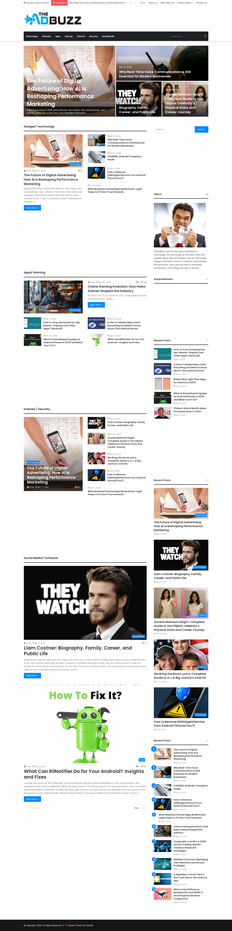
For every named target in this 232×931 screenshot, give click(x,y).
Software (46, 36)
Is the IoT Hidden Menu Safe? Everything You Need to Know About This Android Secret (124, 325)
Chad (28, 171)
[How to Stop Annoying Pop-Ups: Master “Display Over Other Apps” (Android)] (32, 323)
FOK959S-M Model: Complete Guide (124, 158)
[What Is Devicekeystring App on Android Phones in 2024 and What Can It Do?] (32, 340)
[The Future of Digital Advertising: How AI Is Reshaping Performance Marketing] (53, 454)
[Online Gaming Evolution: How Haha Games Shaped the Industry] (162, 831)
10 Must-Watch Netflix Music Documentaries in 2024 (190, 410)
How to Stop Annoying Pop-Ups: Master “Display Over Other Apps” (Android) (62, 325)
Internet (81, 36)
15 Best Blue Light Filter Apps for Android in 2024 (190, 381)
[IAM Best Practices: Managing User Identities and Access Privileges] (162, 864)
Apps (57, 36)
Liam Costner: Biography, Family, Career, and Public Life (96, 2)
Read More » (32, 207)
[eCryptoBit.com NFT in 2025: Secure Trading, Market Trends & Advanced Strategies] (162, 846)
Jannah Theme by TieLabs (80, 925)
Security (93, 36)
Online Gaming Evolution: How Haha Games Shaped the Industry (116, 288)
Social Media (108, 36)
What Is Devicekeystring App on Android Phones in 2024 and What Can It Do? (63, 342)
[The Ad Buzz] (53, 18)
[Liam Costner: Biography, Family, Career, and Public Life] (139, 99)
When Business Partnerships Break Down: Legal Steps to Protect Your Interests (115, 190)
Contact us (201, 2)
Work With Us (167, 2)
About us (153, 2)
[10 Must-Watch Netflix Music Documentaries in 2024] (162, 413)
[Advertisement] (147, 16)
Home (143, 2)
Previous (35, 808)
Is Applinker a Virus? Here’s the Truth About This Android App (190, 877)
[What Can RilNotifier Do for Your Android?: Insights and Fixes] (96, 340)
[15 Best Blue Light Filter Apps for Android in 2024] (162, 384)
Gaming (68, 36)
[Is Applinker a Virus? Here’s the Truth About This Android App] (162, 879)
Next (136, 808)
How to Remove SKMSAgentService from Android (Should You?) (126, 175)
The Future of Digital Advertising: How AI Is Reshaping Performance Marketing (60, 92)
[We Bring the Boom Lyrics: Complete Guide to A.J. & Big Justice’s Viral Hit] (96, 458)
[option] (116, 81)
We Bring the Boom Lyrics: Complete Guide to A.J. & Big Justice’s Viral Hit (124, 460)
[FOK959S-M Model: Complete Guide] (96, 157)
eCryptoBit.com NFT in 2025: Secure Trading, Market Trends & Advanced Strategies (190, 846)
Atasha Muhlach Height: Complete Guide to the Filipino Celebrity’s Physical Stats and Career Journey (184, 103)
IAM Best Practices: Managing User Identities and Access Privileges (191, 862)
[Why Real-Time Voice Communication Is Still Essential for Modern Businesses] (162, 63)
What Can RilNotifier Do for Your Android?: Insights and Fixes (125, 341)
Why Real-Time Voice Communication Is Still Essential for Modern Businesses (155, 74)
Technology (32, 36)
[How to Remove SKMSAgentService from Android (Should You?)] (96, 173)
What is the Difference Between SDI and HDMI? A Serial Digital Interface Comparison (188, 894)
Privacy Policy (183, 2)
